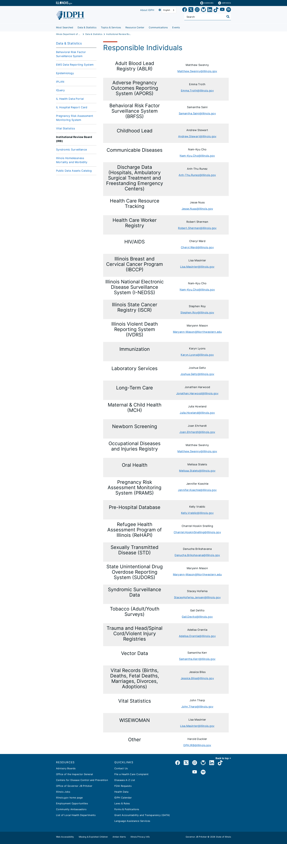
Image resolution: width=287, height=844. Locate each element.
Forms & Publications (126, 809)
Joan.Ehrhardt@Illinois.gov (197, 432)
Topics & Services (111, 27)
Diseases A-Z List (124, 780)
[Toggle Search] (227, 16)
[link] (184, 10)
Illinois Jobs (63, 791)
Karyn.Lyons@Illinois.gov (197, 354)
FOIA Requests (123, 785)
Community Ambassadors (71, 809)
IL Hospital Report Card (71, 107)
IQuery (60, 90)
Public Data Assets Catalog (74, 170)
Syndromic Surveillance (71, 149)
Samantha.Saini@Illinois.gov (197, 113)
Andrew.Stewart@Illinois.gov (197, 136)
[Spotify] (228, 10)
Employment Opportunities (72, 803)
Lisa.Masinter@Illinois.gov (197, 266)
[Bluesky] (203, 10)
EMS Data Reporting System (75, 64)
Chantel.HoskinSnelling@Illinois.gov (197, 532)
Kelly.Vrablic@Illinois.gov (197, 512)
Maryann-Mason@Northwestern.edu (197, 331)
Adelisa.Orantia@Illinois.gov (197, 636)
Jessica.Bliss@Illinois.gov (197, 678)
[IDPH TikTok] (220, 763)
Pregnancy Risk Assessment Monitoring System (74, 117)
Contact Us (121, 768)
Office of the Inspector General (74, 774)
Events (176, 27)
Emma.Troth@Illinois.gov (197, 90)
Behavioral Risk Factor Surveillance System (71, 54)
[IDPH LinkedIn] (211, 763)
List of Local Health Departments (76, 815)
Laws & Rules (122, 803)
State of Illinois (223, 836)
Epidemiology (65, 73)
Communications (158, 27)
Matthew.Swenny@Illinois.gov (197, 71)
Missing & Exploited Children (93, 836)
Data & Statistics (87, 27)
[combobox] (169, 10)
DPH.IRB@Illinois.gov (197, 745)
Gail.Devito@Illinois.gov (197, 616)
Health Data (121, 791)
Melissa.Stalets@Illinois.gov (197, 470)
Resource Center (134, 27)
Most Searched (64, 27)
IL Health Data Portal (70, 98)
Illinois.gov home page (69, 797)
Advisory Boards (66, 768)
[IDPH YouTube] (194, 772)
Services (226, 3)
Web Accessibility (65, 836)
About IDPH (147, 10)
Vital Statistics (65, 128)
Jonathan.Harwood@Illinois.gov (197, 393)
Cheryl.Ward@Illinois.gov (197, 247)
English (166, 10)
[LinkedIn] (209, 10)
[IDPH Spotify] (203, 772)
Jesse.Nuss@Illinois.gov (197, 208)
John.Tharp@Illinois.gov (197, 706)
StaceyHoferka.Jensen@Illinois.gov (197, 597)
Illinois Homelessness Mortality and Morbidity (71, 160)
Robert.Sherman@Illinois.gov (197, 228)
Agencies (208, 3)
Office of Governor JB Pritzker (74, 785)
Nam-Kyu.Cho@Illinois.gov (197, 155)
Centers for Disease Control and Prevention (82, 780)
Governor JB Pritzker (196, 836)
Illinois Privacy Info (140, 836)
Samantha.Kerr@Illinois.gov (197, 659)
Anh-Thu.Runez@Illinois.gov (197, 175)
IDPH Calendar (123, 797)
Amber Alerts (119, 836)
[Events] (182, 26)
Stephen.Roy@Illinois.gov (197, 312)
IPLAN (60, 81)
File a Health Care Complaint (131, 774)
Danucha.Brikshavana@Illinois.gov (197, 555)
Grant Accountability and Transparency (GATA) (142, 815)
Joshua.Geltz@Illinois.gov (197, 374)
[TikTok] (216, 10)
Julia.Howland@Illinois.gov (197, 412)
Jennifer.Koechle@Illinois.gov (197, 490)
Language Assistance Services (132, 820)
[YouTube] (222, 10)
